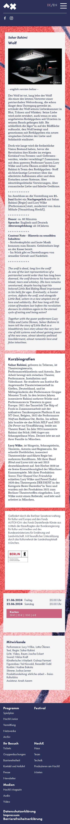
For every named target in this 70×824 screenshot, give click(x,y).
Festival (40, 708)
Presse (6, 772)
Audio (6, 795)
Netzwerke (9, 731)
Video (6, 801)
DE (49, 5)
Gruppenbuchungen (14, 754)
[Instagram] (11, 18)
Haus (37, 748)
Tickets (7, 748)
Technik (38, 760)
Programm (11, 708)
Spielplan (8, 713)
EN (55, 5)
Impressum (11, 815)
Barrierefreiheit (11, 760)
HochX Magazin (12, 789)
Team (37, 754)
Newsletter (9, 778)
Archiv (6, 737)
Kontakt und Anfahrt (14, 766)
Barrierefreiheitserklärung (22, 819)
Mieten (38, 772)
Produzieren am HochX (47, 766)
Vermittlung (9, 725)
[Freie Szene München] (31, 18)
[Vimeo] (24, 18)
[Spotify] (18, 18)
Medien (8, 785)
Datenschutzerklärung (19, 811)
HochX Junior (10, 719)
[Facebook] (5, 18)
